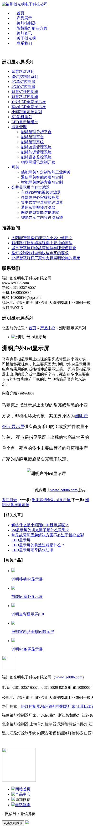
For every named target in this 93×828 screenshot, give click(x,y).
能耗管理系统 (32, 142)
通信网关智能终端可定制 (42, 177)
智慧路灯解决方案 (32, 28)
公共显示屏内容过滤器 (30, 187)
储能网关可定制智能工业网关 (46, 172)
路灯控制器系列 (24, 77)
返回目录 (9, 500)
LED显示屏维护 (24, 122)
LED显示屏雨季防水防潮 (32, 550)
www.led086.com (63, 490)
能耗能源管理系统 (36, 152)
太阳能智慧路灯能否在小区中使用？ (41, 238)
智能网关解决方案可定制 (42, 182)
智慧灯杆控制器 (24, 92)
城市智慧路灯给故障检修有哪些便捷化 (43, 248)
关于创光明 (26, 38)
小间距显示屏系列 (26, 112)
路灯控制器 (26, 23)
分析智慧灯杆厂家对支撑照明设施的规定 (45, 258)
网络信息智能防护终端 (40, 212)
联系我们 (24, 43)
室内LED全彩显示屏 (28, 107)
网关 (15, 167)
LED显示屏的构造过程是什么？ (38, 545)
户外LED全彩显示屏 (28, 102)
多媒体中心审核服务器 (40, 197)
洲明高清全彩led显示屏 (51, 500)
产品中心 (47, 328)
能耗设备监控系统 (36, 157)
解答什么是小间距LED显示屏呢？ (40, 525)
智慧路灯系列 (22, 71)
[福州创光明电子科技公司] (25, 4)
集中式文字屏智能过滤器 (42, 202)
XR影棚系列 (21, 117)
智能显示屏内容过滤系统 (42, 217)
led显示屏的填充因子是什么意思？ (40, 530)
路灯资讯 (24, 33)
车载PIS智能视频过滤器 (41, 192)
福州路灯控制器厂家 (58, 706)
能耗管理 (19, 127)
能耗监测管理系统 (36, 147)
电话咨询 (23, 805)
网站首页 (23, 789)
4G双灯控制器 (23, 87)
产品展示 (24, 18)
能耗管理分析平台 (36, 132)
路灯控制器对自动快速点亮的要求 (40, 253)
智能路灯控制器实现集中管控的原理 (41, 243)
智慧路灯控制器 (24, 97)
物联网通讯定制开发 (38, 162)
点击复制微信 (13, 823)
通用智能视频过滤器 (38, 207)
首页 (20, 13)
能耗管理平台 (32, 137)
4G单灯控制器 (23, 82)
